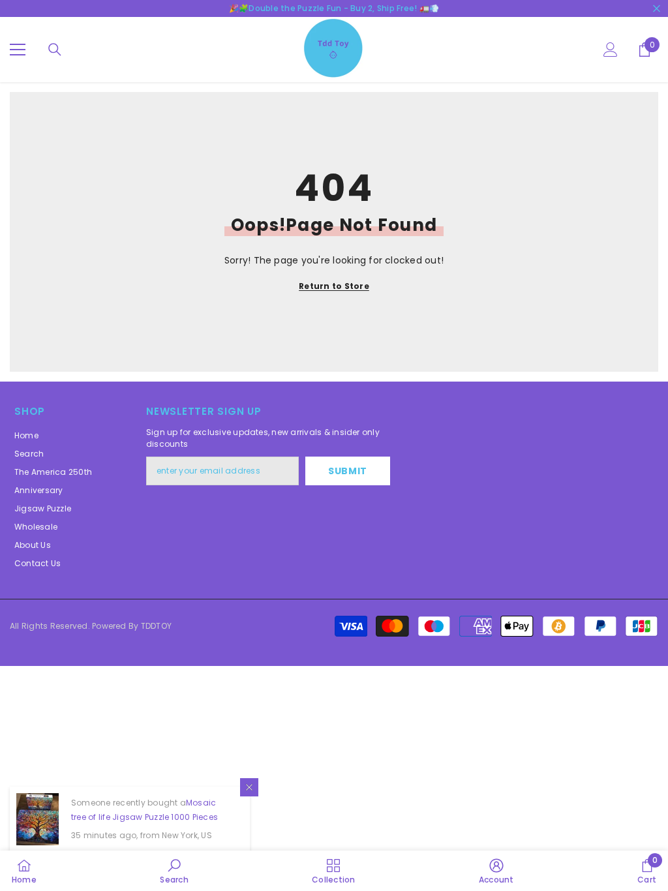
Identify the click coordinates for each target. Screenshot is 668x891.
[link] (174, 870)
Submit (347, 470)
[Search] (55, 49)
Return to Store (334, 286)
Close (656, 9)
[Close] (249, 787)
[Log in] (610, 49)
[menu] (17, 49)
